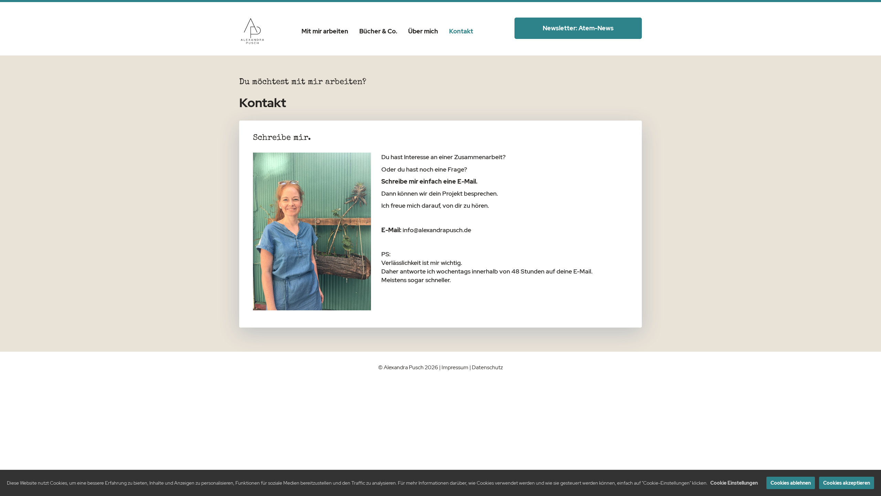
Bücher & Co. (378, 31)
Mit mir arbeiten (324, 31)
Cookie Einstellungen (734, 483)
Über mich (423, 31)
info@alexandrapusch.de (437, 230)
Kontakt (461, 31)
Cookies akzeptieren (846, 483)
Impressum (455, 367)
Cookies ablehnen (791, 483)
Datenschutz (487, 367)
